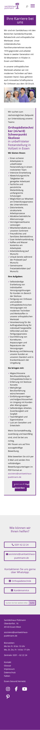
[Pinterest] (8, 696)
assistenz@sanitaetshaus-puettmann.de (22, 556)
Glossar (7, 665)
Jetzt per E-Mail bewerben (21, 486)
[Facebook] (16, 689)
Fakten (7, 676)
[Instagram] (8, 689)
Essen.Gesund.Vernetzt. (15, 681)
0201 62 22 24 (21, 544)
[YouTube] (24, 689)
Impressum (9, 669)
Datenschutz (10, 672)
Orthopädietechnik (21, 580)
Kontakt (7, 662)
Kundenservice (21, 590)
